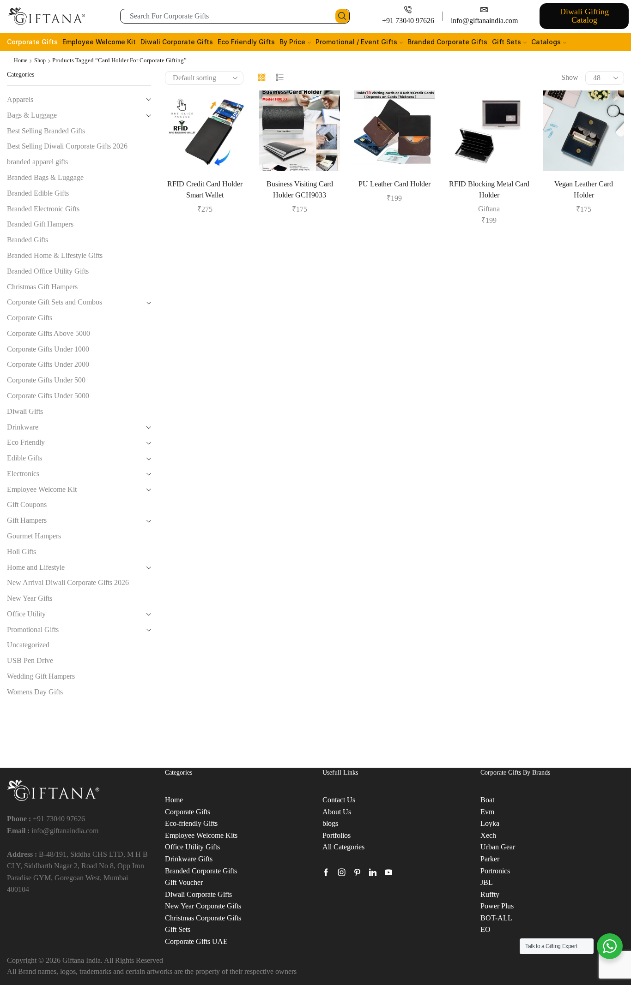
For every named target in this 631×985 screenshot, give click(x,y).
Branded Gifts (27, 240)
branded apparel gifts (37, 162)
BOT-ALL (496, 918)
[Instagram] (342, 872)
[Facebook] (326, 872)
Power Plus (497, 906)
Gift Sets (506, 42)
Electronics (23, 474)
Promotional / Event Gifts (356, 42)
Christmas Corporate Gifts (203, 918)
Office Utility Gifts (192, 847)
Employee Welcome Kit (99, 42)
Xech (488, 835)
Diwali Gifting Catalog (584, 15)
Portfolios (336, 835)
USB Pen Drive (30, 660)
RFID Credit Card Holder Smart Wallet (205, 189)
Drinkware (22, 427)
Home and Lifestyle (36, 567)
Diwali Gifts (25, 411)
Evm (487, 812)
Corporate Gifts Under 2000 (48, 364)
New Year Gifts (29, 598)
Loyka (489, 823)
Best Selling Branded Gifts (46, 131)
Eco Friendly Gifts (246, 42)
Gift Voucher (184, 882)
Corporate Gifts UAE (196, 941)
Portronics (495, 871)
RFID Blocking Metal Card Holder (489, 189)
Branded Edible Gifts (38, 193)
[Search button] (342, 16)
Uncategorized (28, 645)
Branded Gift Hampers (40, 224)
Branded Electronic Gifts (43, 209)
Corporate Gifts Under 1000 (48, 349)
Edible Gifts (24, 458)
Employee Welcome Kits (201, 835)
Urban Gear (497, 847)
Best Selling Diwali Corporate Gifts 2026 (67, 146)
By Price (292, 42)
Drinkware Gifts (188, 859)
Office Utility (26, 614)
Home (20, 60)
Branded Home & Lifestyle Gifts (55, 255)
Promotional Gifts (33, 629)
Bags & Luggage (32, 115)
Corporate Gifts (32, 42)
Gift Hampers (27, 520)
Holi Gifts (21, 551)
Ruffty (489, 894)
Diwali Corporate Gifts (176, 42)
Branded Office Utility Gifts (48, 271)
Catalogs (546, 42)
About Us (336, 812)
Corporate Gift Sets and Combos (54, 302)
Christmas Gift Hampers (42, 287)
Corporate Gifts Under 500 (46, 380)
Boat (487, 800)
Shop (40, 60)
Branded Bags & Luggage (45, 177)
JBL (486, 882)
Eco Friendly (26, 442)
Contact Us (338, 800)
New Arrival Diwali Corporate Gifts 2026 (68, 582)
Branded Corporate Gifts (447, 42)
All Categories (343, 847)
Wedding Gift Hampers (41, 676)
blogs (330, 823)
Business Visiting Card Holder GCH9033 (300, 189)
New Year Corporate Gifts (203, 906)
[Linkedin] (372, 872)
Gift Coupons (27, 504)
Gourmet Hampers (34, 536)
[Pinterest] (357, 872)
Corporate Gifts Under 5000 (48, 396)
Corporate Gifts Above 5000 (48, 333)
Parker (489, 859)
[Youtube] (388, 872)
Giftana (489, 209)
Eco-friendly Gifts (191, 823)
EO (485, 929)
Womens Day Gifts (35, 692)
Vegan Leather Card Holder (583, 189)
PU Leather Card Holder (394, 184)
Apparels (20, 99)
